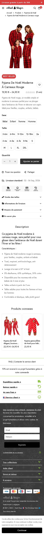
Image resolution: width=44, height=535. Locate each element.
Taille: (4, 128)
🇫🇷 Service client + (11, 397)
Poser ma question (12, 172)
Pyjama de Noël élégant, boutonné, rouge (11, 343)
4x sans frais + (9, 392)
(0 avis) (39, 92)
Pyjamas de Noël (30, 13)
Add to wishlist (39, 85)
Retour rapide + (10, 387)
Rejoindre (22, 445)
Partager (31, 172)
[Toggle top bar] (41, 2)
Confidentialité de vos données (13, 453)
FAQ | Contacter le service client (22, 361)
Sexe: (4, 115)
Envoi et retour (10, 474)
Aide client (8, 468)
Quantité (6, 155)
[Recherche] (35, 8)
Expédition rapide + (12, 382)
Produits (18, 13)
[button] (22, 381)
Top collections (10, 462)
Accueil (9, 13)
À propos (7, 480)
